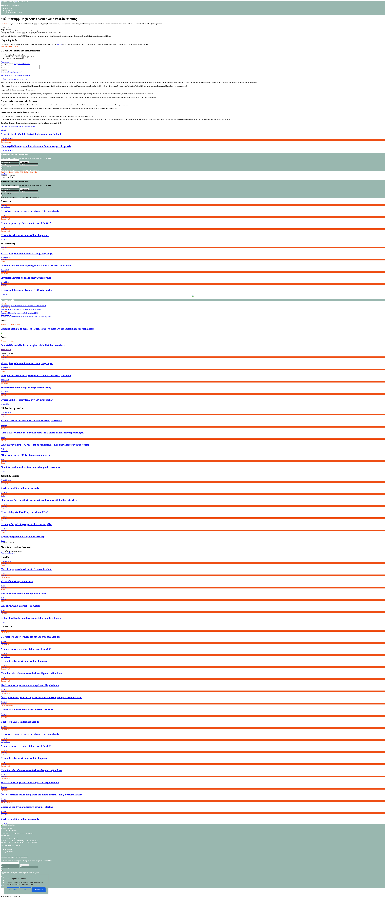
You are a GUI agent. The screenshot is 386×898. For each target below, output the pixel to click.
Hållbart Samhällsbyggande (13, 12)
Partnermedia (9, 851)
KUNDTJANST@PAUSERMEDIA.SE (25, 841)
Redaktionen (9, 849)
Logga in (4, 70)
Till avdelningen (6, 412)
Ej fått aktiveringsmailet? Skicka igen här (14, 79)
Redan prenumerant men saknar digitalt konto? (15, 75)
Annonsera (8, 853)
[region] (26, 884)
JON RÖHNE (5, 835)
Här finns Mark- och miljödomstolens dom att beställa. (18, 126)
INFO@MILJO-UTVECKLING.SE (25, 842)
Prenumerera (9, 8)
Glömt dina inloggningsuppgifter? (11, 72)
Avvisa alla (26, 889)
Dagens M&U (9, 10)
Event (7, 14)
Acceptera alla (39, 889)
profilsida (59, 44)
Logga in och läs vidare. (22, 64)
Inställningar (12, 889)
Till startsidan (5, 355)
